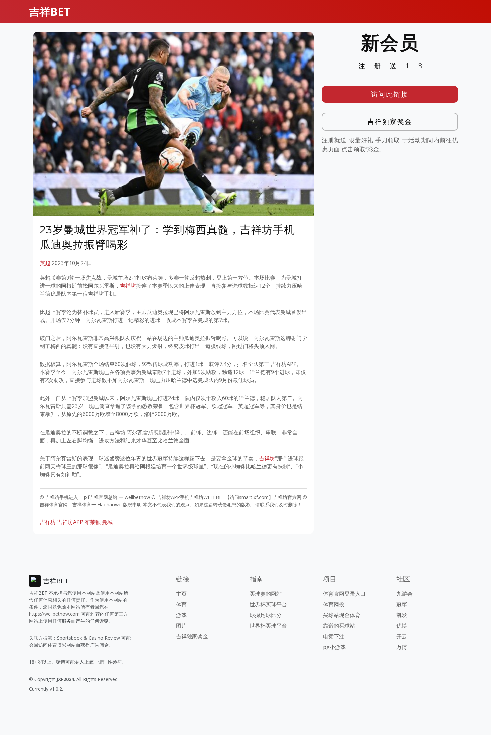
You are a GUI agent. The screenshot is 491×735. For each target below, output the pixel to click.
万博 (401, 647)
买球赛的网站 (266, 593)
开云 (401, 636)
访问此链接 (390, 94)
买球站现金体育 (341, 615)
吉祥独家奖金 (390, 121)
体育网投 (333, 604)
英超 (45, 263)
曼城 (107, 522)
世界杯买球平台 (268, 604)
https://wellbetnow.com (54, 614)
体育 (181, 604)
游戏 (181, 615)
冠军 (401, 604)
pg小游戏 (334, 647)
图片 (181, 625)
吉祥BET (49, 11)
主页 (181, 593)
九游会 (404, 593)
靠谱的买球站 (339, 625)
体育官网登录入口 (344, 593)
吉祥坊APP (70, 522)
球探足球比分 (266, 615)
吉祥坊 (128, 285)
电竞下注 (333, 636)
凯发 (401, 615)
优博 (401, 625)
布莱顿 (93, 522)
